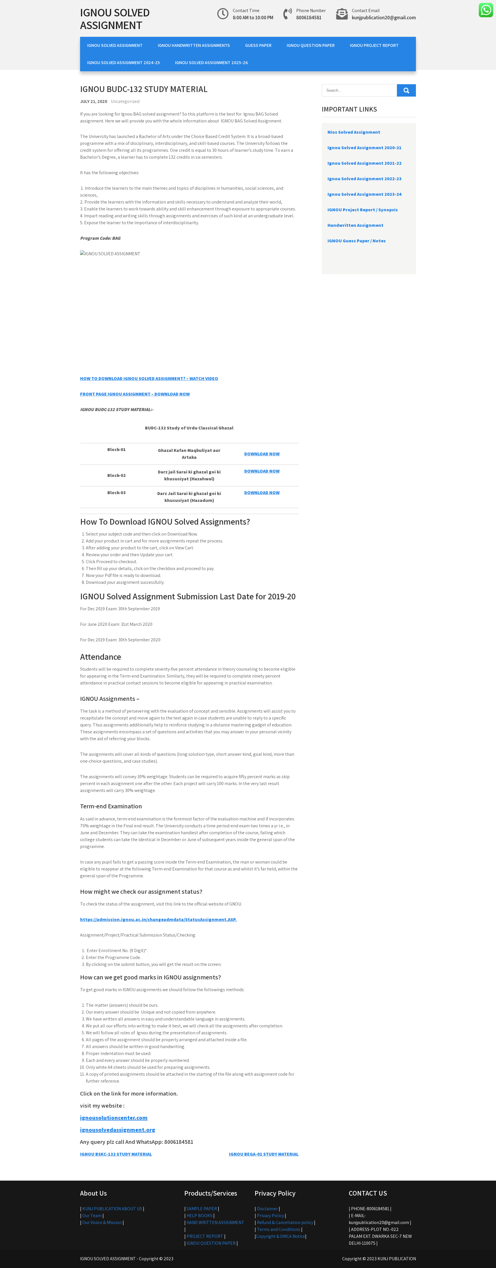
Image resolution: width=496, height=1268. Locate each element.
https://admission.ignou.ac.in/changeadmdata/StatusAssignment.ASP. (158, 919)
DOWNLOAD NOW (262, 454)
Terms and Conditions (278, 1229)
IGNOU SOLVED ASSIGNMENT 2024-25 (123, 63)
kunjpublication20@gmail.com (384, 17)
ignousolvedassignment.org (117, 1129)
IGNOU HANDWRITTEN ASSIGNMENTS (194, 45)
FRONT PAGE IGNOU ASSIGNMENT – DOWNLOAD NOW (135, 394)
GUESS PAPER (258, 45)
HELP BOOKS (199, 1216)
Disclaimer (267, 1209)
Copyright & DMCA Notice (280, 1236)
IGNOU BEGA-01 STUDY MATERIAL (264, 1154)
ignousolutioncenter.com (114, 1117)
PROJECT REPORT (205, 1236)
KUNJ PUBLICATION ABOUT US (112, 1209)
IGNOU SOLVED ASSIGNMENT (115, 18)
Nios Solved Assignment (354, 132)
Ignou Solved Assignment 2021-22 (365, 163)
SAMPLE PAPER (202, 1209)
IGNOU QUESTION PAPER (311, 45)
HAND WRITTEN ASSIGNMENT (215, 1222)
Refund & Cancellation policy (285, 1222)
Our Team (92, 1216)
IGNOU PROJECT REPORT (374, 45)
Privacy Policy (270, 1216)
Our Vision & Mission (102, 1222)
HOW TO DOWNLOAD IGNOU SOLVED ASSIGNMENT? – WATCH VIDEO (149, 378)
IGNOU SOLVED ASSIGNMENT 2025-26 (211, 63)
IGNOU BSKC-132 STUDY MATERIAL (116, 1154)
